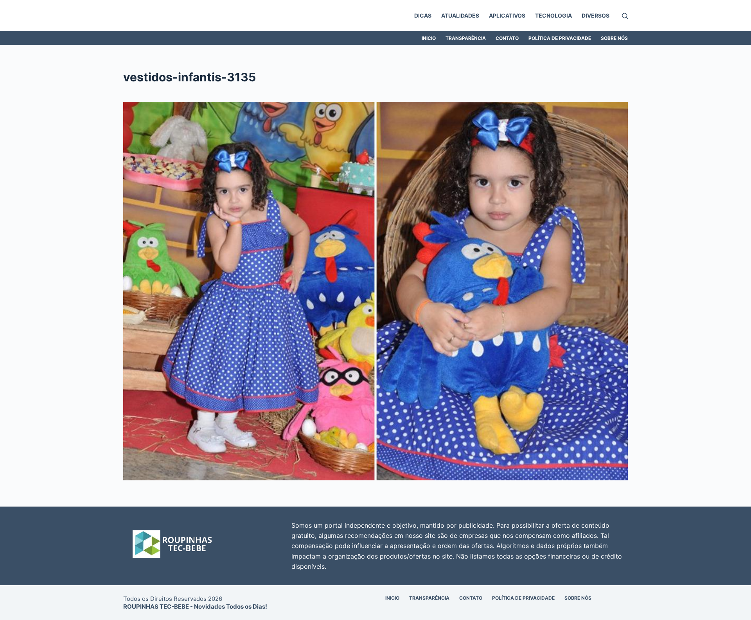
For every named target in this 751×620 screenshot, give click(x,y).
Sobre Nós (614, 38)
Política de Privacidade (559, 38)
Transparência (466, 38)
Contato (507, 38)
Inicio (429, 38)
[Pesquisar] (625, 16)
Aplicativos (507, 15)
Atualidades (460, 15)
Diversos (595, 15)
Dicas (422, 15)
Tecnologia (553, 15)
